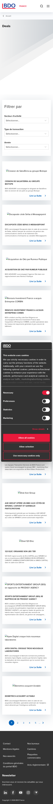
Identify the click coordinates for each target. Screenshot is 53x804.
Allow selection (26, 446)
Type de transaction (14, 129)
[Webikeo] (36, 792)
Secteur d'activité (12, 116)
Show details (38, 429)
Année (7, 142)
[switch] (46, 401)
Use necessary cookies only (26, 455)
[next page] (43, 723)
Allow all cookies (26, 437)
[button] (38, 196)
